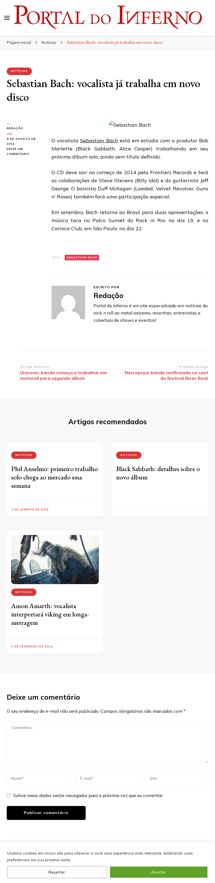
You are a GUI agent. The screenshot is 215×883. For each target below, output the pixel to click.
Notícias (19, 71)
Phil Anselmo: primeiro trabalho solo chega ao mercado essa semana (54, 477)
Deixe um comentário (25, 152)
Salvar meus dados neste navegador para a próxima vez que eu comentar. (88, 795)
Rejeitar (57, 872)
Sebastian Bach (99, 140)
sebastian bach (82, 257)
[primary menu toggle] (7, 18)
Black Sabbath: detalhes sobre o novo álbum (158, 472)
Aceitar (158, 872)
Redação (15, 128)
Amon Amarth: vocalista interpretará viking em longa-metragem (50, 614)
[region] (107, 862)
